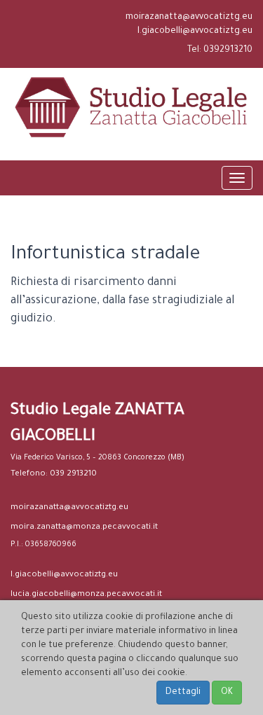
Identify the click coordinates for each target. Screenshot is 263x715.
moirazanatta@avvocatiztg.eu (189, 17)
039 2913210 (73, 474)
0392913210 (227, 50)
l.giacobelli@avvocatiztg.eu (194, 31)
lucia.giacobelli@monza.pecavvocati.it (86, 594)
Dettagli (183, 692)
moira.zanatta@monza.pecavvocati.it (84, 527)
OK (227, 692)
